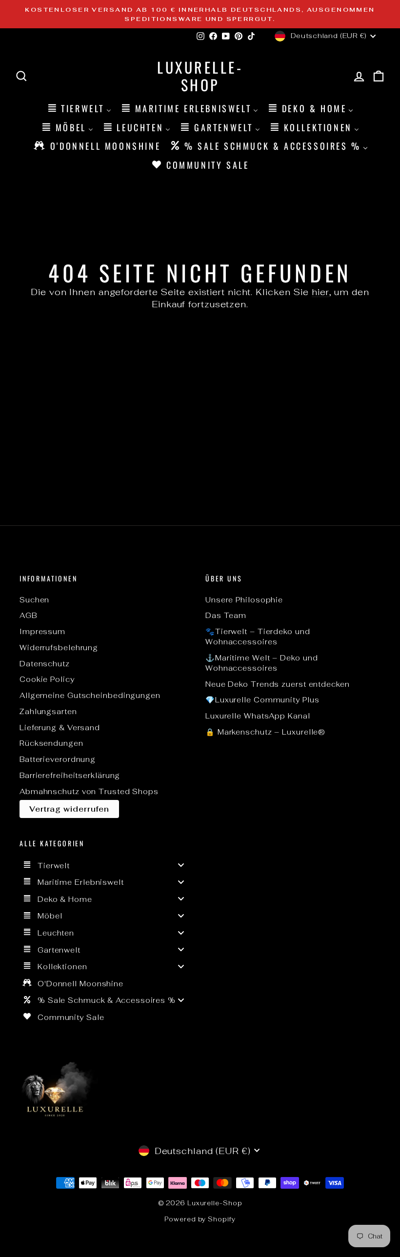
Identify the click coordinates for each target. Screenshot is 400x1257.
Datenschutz (45, 663)
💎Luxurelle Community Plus (262, 699)
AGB (28, 615)
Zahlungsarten (48, 711)
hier (320, 292)
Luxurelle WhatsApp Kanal (257, 715)
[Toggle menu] (181, 865)
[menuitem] (79, 108)
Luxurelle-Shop (200, 76)
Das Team (225, 615)
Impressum (42, 631)
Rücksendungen (51, 743)
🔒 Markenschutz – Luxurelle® (265, 732)
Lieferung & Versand (60, 727)
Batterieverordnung (58, 759)
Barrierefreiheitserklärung (70, 775)
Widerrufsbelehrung (59, 647)
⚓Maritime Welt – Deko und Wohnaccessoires (261, 663)
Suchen (34, 599)
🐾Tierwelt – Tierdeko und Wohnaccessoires (257, 636)
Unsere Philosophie (244, 599)
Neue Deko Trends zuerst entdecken (277, 684)
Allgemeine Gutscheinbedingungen (90, 695)
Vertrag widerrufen (69, 809)
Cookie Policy (47, 679)
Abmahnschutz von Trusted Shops (89, 791)
